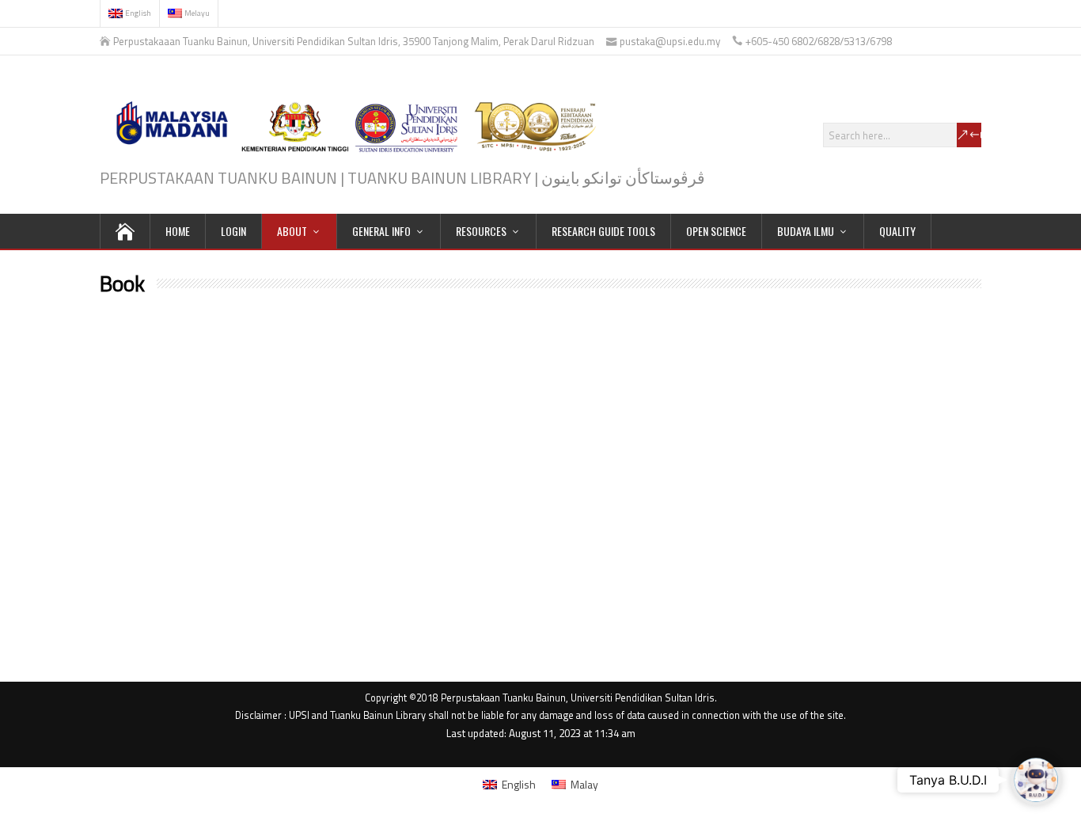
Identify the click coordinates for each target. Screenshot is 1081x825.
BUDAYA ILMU (805, 230)
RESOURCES (481, 230)
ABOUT (292, 230)
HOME (177, 230)
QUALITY (897, 230)
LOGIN (233, 230)
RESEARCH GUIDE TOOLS (603, 230)
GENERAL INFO (381, 230)
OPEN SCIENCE (716, 230)
